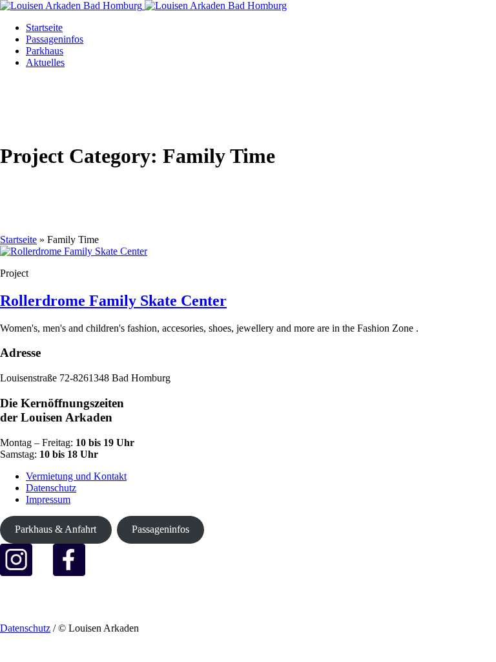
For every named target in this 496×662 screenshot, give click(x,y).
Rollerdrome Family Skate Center (113, 300)
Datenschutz (51, 487)
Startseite (18, 239)
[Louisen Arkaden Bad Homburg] (143, 5)
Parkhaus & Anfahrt (55, 529)
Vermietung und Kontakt (76, 476)
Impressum (48, 499)
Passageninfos (160, 529)
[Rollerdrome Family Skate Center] (73, 251)
